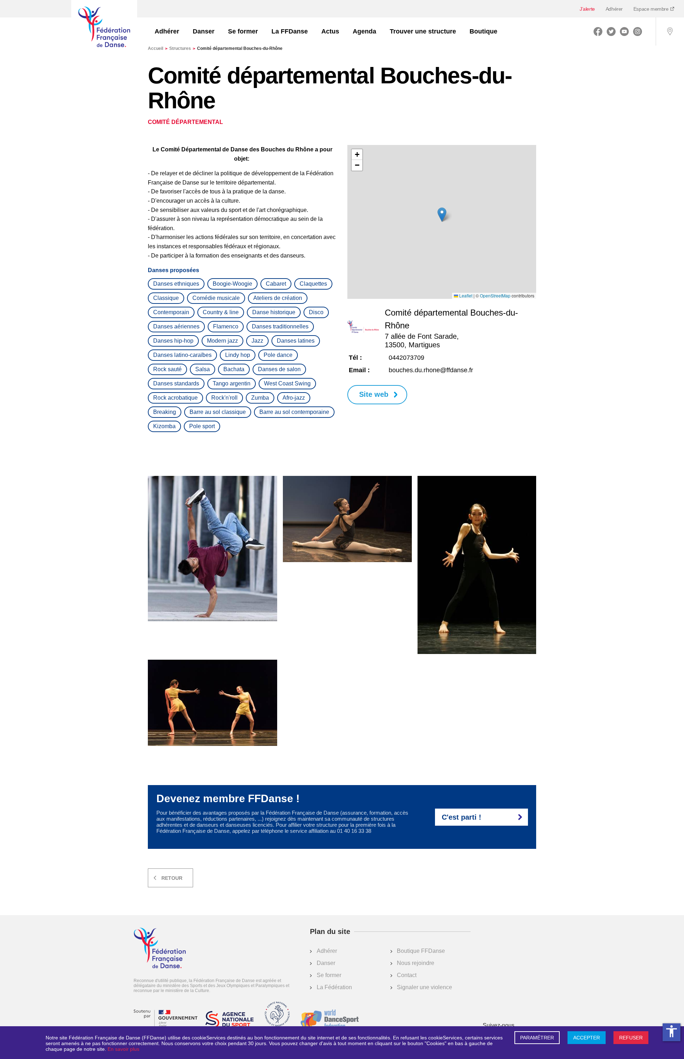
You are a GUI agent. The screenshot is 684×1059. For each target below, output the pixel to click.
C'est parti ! (461, 817)
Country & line (221, 312)
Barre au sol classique (218, 412)
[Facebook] (598, 31)
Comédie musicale (216, 298)
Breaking (164, 412)
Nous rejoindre (415, 963)
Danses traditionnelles (280, 326)
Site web (373, 394)
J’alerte (587, 9)
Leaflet (465, 296)
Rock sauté (167, 369)
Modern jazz (222, 341)
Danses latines (296, 341)
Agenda (364, 31)
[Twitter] (611, 31)
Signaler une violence (424, 987)
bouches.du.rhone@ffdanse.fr (431, 370)
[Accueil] (104, 27)
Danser (203, 31)
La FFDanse (289, 31)
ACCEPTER (586, 1037)
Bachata (233, 369)
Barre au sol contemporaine (294, 412)
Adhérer (614, 9)
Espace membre (651, 9)
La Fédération (334, 987)
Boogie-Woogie (232, 284)
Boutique (483, 31)
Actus (330, 31)
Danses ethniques (176, 284)
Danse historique (273, 312)
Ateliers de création (277, 298)
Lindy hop (237, 355)
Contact (406, 975)
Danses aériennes (176, 326)
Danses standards (176, 383)
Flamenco (225, 326)
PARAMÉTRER (537, 1037)
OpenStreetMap (495, 296)
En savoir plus (123, 1049)
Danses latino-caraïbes (182, 355)
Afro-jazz (294, 398)
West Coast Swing (287, 383)
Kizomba (164, 426)
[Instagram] (637, 31)
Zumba (260, 398)
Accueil (157, 48)
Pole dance (278, 355)
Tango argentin (231, 383)
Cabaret (276, 284)
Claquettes (313, 284)
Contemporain (171, 312)
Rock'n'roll (224, 398)
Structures (182, 48)
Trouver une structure (423, 31)
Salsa (202, 369)
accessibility (671, 1031)
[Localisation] (670, 31)
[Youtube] (624, 31)
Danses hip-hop (173, 341)
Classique (166, 298)
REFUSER (631, 1037)
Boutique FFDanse (421, 951)
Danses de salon (279, 369)
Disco (316, 312)
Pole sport (202, 426)
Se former (243, 31)
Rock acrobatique (175, 398)
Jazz (257, 341)
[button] (441, 214)
